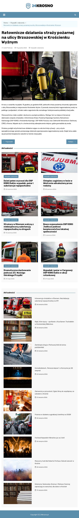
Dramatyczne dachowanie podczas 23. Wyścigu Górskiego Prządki (17, 272)
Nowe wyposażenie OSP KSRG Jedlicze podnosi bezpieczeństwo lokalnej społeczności (58, 228)
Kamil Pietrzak (8, 48)
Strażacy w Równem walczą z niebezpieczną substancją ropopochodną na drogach (19, 226)
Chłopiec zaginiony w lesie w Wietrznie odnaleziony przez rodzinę (57, 183)
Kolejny (70, 142)
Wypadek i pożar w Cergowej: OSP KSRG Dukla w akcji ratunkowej (58, 272)
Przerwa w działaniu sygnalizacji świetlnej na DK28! (53, 414)
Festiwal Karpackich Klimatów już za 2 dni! (49, 438)
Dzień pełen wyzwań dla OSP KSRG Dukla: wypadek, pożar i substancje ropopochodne (19, 183)
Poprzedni (9, 142)
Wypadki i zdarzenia (37, 48)
